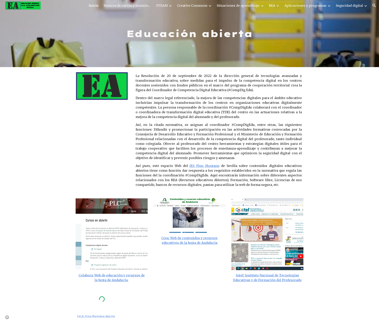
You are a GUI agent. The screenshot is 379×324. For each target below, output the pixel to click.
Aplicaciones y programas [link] (305, 5)
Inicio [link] (94, 5)
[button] (374, 5)
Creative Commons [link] (192, 5)
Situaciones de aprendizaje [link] (238, 5)
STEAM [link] (162, 5)
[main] (189, 33)
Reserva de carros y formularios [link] (127, 5)
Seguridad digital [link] (349, 5)
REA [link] (272, 5)
